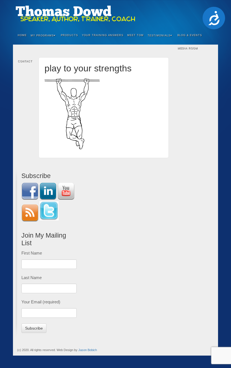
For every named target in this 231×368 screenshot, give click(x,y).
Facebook (179, 13)
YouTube (202, 13)
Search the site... (210, 61)
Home (22, 35)
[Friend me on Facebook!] (29, 191)
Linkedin (187, 13)
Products (69, 35)
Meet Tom (135, 35)
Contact (25, 61)
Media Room (187, 48)
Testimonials (159, 35)
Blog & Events (189, 35)
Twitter (194, 13)
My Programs (42, 35)
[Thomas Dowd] (115, 14)
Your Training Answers (102, 35)
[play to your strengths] (72, 112)
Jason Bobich (87, 350)
